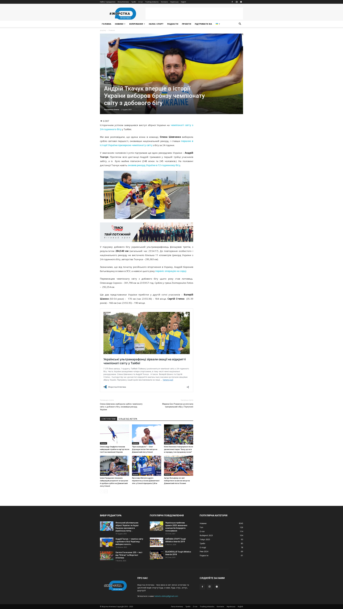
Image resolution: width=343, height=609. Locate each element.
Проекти (186, 24)
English (183, 2)
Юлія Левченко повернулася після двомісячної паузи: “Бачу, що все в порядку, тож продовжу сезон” (178, 449)
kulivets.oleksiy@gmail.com (166, 596)
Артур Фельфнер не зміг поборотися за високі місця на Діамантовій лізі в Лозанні (177, 480)
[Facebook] (232, 2)
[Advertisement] (194, 13)
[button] (240, 24)
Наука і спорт (156, 24)
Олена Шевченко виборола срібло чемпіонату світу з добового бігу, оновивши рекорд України (121, 407)
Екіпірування (136, 24)
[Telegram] (241, 2)
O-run (140, 2)
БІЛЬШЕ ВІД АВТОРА (128, 419)
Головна (106, 24)
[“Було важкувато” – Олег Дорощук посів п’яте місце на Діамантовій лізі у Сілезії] (146, 434)
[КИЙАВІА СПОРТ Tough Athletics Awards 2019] (156, 542)
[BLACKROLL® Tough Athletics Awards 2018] (156, 555)
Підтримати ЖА (203, 24)
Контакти (164, 2)
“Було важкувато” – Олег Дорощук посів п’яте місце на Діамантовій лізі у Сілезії (144, 449)
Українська (174, 2)
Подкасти (172, 24)
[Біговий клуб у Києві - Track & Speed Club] (146, 232)
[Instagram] (237, 2)
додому (103, 30)
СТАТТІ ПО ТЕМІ (108, 419)
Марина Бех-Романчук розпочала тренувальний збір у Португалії (177, 405)
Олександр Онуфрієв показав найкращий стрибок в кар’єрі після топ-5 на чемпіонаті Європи (114, 449)
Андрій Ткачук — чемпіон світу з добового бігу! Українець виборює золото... (129, 541)
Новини (119, 24)
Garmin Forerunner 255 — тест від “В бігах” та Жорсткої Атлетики (128, 555)
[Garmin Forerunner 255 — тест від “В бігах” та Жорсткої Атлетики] (106, 555)
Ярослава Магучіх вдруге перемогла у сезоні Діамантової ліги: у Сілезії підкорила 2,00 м (145, 480)
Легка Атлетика (123, 2)
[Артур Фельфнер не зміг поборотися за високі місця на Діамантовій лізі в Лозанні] (178, 466)
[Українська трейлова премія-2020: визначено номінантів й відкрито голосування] (156, 526)
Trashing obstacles (152, 2)
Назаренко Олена (111, 109)
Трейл (133, 2)
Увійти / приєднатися (107, 2)
